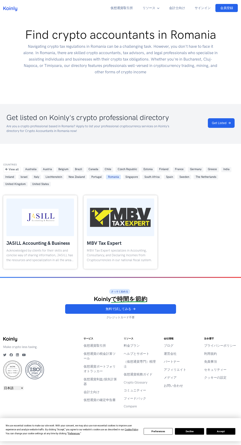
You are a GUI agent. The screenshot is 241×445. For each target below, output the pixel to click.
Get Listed (219, 123)
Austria (47, 169)
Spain (169, 177)
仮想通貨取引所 (122, 8)
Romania (113, 177)
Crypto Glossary (135, 382)
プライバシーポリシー (220, 345)
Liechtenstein (54, 177)
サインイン (203, 8)
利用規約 (210, 354)
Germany (195, 169)
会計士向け (177, 8)
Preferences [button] (74, 433)
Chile (108, 169)
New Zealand (77, 177)
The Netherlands (206, 177)
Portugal (96, 177)
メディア (170, 377)
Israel (24, 177)
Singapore (131, 177)
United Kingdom (15, 184)
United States (40, 184)
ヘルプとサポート (136, 354)
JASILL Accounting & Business (38, 243)
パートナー (172, 361)
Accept (221, 431)
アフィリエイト (175, 369)
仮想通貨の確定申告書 (100, 400)
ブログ (168, 345)
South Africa (152, 177)
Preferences (158, 431)
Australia (31, 169)
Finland (164, 169)
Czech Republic (127, 169)
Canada (93, 169)
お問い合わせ (173, 385)
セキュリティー (215, 369)
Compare (130, 406)
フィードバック (135, 398)
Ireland (9, 177)
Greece (212, 169)
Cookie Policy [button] (131, 429)
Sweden (184, 177)
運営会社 (170, 354)
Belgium (63, 169)
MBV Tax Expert (104, 243)
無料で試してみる (118, 309)
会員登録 (226, 8)
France (179, 169)
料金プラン (132, 345)
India (226, 169)
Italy (36, 177)
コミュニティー (135, 390)
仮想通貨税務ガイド (138, 374)
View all (14, 169)
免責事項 (210, 361)
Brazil (78, 169)
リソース (149, 8)
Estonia (148, 169)
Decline (190, 431)
